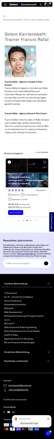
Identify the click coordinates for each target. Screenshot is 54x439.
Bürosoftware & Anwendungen (19, 342)
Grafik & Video (11, 335)
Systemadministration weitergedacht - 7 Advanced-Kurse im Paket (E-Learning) (26, 180)
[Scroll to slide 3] (27, 220)
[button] (9, 162)
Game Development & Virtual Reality (22, 331)
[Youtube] (8, 412)
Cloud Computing (12, 300)
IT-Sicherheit (10, 293)
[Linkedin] (14, 412)
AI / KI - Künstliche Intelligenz (18, 297)
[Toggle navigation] (5, 4)
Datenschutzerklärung (26, 254)
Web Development (13, 312)
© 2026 (15, 399)
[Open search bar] (41, 4)
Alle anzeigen (42, 152)
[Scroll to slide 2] (23, 220)
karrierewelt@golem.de (19, 385)
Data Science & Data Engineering (20, 327)
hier (44, 256)
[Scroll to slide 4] (30, 220)
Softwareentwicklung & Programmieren (24, 316)
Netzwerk (9, 308)
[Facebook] (4, 412)
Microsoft (9, 323)
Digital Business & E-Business (18, 338)
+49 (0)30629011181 (18, 390)
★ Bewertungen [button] (51, 222)
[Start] (4, 16)
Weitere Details (15, 212)
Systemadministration (15, 304)
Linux (7, 319)
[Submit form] (46, 263)
